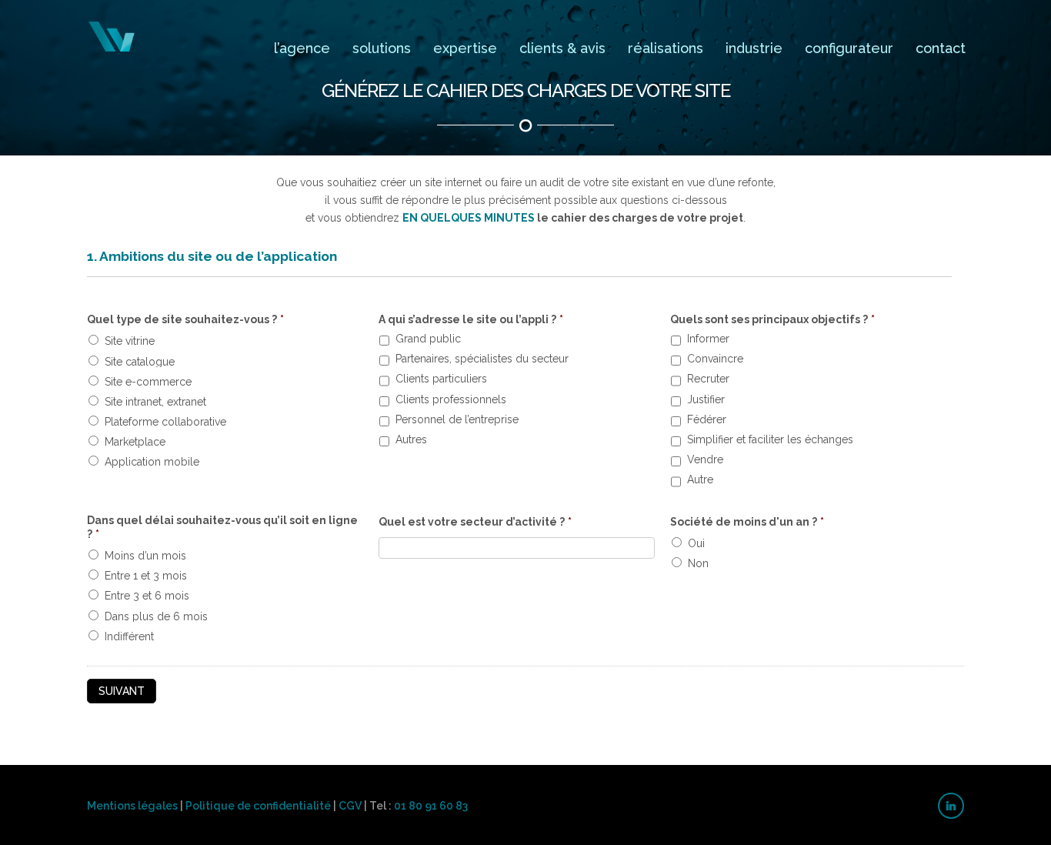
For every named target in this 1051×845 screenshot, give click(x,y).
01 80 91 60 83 (431, 806)
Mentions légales (132, 806)
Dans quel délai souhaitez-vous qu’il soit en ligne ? (222, 527)
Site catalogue (140, 362)
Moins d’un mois (145, 555)
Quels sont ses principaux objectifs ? (772, 319)
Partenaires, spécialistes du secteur (482, 360)
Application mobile (152, 462)
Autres (411, 441)
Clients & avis (562, 48)
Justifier (706, 401)
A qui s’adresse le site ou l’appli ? (471, 319)
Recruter (708, 380)
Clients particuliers (441, 380)
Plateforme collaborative (165, 422)
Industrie (754, 48)
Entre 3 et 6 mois (147, 596)
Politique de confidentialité (258, 806)
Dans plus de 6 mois (156, 616)
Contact (941, 48)
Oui (696, 543)
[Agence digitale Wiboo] (112, 37)
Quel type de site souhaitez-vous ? (185, 319)
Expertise (465, 48)
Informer (708, 340)
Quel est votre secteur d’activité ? (475, 522)
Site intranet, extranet (155, 402)
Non (698, 563)
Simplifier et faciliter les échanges (770, 441)
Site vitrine (130, 341)
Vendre (705, 461)
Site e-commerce (148, 382)
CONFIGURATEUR (849, 48)
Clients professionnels (450, 401)
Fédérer (706, 421)
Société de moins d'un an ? (747, 522)
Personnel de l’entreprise (457, 421)
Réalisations (665, 48)
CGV (350, 806)
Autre (700, 481)
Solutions (381, 48)
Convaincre (715, 360)
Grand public (428, 340)
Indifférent (129, 636)
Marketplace (135, 442)
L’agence (302, 48)
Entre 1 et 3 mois (146, 575)
